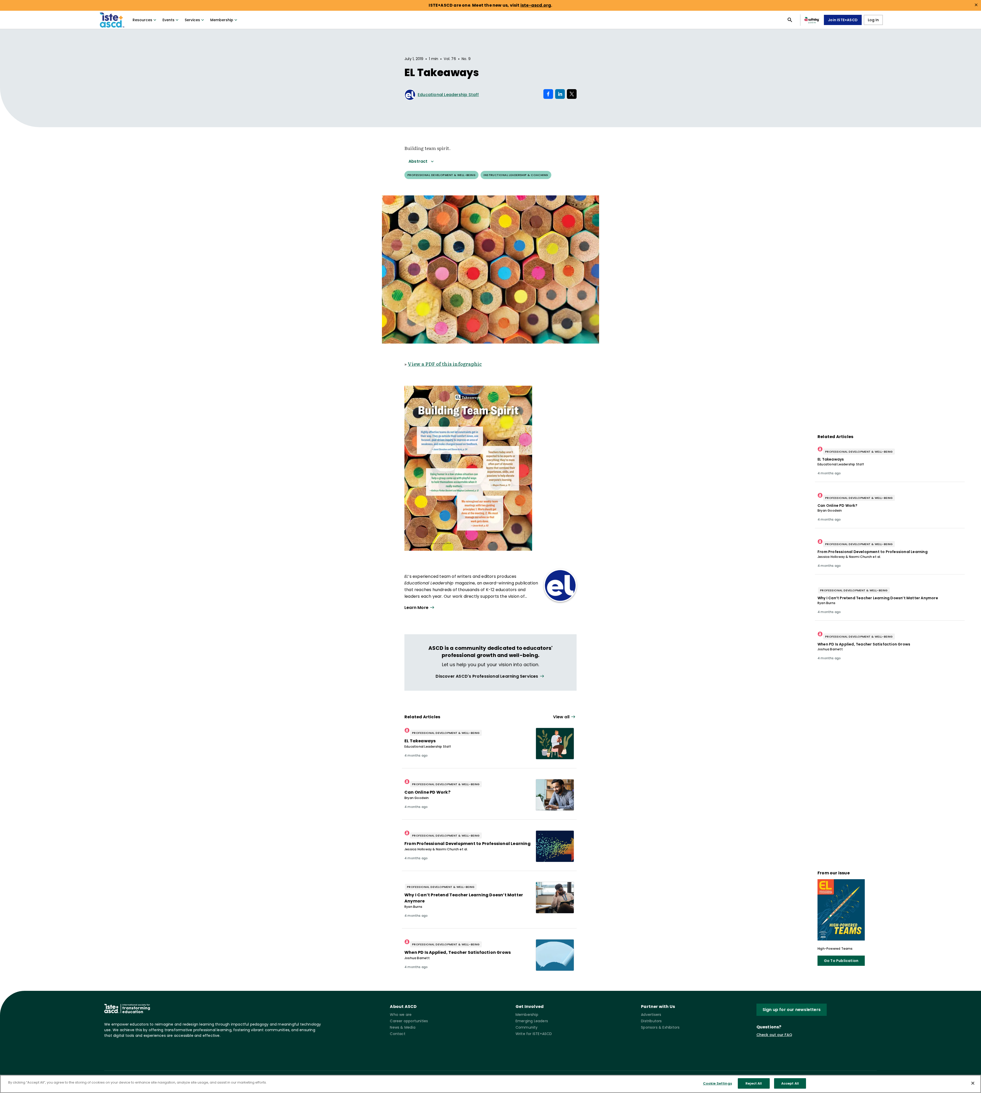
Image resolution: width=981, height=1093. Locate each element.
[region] (490, 1084)
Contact (397, 1033)
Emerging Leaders (532, 1021)
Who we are (401, 1014)
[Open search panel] (790, 20)
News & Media (402, 1027)
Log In (873, 19)
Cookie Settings (717, 1083)
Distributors (651, 1021)
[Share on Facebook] (548, 94)
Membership (221, 19)
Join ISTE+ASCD (843, 19)
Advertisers (651, 1014)
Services (192, 19)
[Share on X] (572, 94)
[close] (976, 5)
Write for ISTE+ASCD (534, 1033)
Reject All (753, 1083)
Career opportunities (409, 1021)
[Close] (972, 1083)
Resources (142, 19)
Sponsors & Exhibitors (660, 1027)
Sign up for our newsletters (792, 1010)
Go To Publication (841, 960)
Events (168, 19)
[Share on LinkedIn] (560, 94)
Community (527, 1027)
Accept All (790, 1083)
